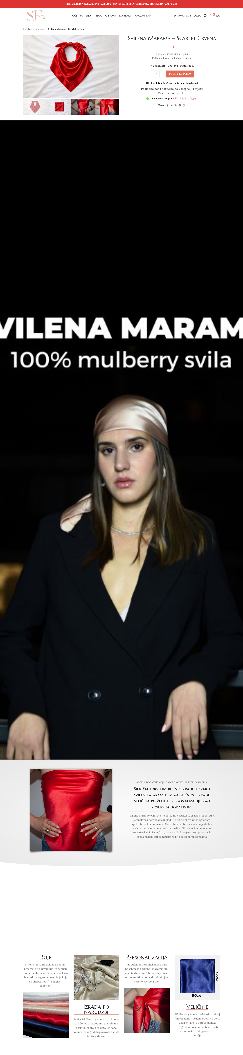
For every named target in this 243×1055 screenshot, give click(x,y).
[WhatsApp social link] (176, 105)
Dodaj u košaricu (180, 74)
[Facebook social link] (167, 105)
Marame (40, 29)
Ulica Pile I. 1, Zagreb (185, 98)
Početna (27, 29)
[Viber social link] (184, 105)
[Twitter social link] (171, 105)
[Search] (205, 15)
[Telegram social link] (180, 105)
